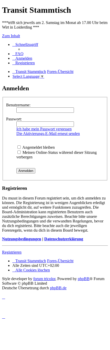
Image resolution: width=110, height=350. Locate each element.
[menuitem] (18, 54)
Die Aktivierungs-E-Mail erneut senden (48, 133)
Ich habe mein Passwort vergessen (44, 129)
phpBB (84, 279)
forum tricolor (44, 279)
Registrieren (11, 252)
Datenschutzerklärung (63, 239)
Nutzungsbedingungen (21, 239)
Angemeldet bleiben (38, 147)
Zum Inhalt (11, 36)
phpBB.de (58, 288)
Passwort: (14, 119)
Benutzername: (18, 105)
